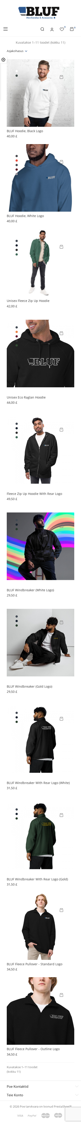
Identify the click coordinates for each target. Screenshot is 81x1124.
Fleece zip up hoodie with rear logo (34, 494)
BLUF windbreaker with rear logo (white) (38, 783)
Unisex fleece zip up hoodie (28, 301)
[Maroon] (17, 169)
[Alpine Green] (17, 254)
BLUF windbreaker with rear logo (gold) (37, 879)
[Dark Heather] (17, 156)
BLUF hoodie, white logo (25, 216)
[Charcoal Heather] (17, 250)
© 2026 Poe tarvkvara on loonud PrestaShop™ (41, 1106)
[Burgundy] (17, 336)
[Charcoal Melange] (17, 341)
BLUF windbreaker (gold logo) (29, 686)
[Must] (17, 165)
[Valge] (17, 71)
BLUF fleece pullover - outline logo (33, 1049)
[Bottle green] (17, 345)
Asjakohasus (15, 51)
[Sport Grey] (17, 174)
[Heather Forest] (17, 76)
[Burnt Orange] (17, 332)
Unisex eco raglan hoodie (26, 397)
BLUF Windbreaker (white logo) (30, 590)
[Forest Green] (17, 529)
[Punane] (17, 160)
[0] (62, 28)
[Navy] (17, 245)
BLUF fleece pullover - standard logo (34, 964)
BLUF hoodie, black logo (25, 131)
